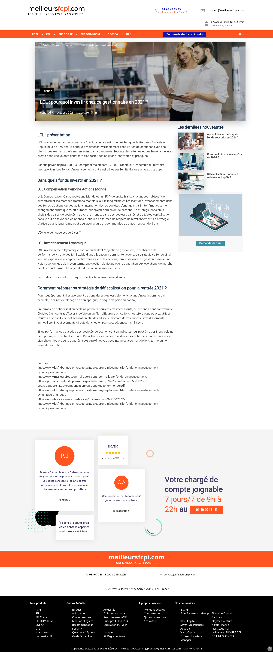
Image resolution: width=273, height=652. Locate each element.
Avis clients (78, 613)
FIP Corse (41, 617)
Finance (47, 91)
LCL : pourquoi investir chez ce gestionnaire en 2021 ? (94, 102)
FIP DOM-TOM (44, 621)
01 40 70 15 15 (206, 510)
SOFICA (40, 625)
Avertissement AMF (115, 617)
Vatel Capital (187, 621)
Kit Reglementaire (114, 636)
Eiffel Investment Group (194, 613)
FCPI (38, 609)
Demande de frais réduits (185, 34)
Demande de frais (210, 243)
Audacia (185, 628)
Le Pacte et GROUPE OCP (227, 632)
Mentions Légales (82, 621)
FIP (37, 613)
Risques (77, 609)
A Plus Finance (220, 625)
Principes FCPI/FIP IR (115, 621)
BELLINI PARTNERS (223, 636)
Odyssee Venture (222, 621)
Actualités (109, 609)
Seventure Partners (192, 625)
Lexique (108, 632)
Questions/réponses (84, 632)
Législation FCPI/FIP (115, 625)
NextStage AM (220, 628)
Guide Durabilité (82, 636)
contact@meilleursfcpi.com (164, 648)
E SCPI (184, 609)
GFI (38, 628)
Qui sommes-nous (114, 613)
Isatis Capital (188, 632)
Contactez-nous (81, 617)
